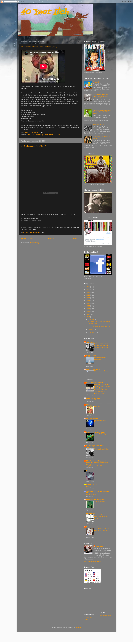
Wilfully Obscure (92, 418)
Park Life (97, 406)
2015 (88, 303)
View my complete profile (92, 561)
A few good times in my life (95, 432)
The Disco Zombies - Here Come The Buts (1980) (100, 516)
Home (51, 238)
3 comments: (34, 132)
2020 (88, 289)
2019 (88, 292)
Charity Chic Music (93, 369)
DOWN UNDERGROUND (94, 383)
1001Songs (99, 546)
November (91, 319)
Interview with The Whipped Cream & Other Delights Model (102, 111)
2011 (88, 314)
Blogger (78, 627)
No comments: (35, 232)
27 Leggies (90, 405)
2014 (88, 306)
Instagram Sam (91, 494)
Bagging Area (91, 356)
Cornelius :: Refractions (93, 400)
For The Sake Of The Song (95, 499)
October (91, 329)
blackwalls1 (90, 513)
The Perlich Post (92, 342)
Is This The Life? (92, 484)
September (92, 332)
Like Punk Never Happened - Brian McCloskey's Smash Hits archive (97, 462)
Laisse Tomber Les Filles (52, 134)
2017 (88, 298)
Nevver (88, 471)
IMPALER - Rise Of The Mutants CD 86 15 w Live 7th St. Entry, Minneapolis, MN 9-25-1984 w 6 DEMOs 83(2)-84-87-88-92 (102, 389)
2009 (88, 317)
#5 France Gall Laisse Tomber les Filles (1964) (39, 46)
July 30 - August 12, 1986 (94, 466)
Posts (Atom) (34, 243)
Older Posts (74, 238)
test (87, 486)
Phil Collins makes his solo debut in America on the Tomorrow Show (101, 96)
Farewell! (96, 82)
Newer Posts (27, 238)
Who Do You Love (99, 501)
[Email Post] (42, 132)
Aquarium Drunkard (93, 398)
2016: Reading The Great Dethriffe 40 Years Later (101, 529)
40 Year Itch (44, 12)
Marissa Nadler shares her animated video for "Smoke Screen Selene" (101, 345)
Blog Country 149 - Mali (101, 371)
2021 (88, 287)
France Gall (30, 134)
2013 (88, 308)
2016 (88, 300)
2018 (88, 295)
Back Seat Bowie (98, 124)
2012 (88, 311)
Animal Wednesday (100, 434)
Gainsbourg (39, 134)
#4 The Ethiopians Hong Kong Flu (34, 146)
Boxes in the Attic (92, 527)
